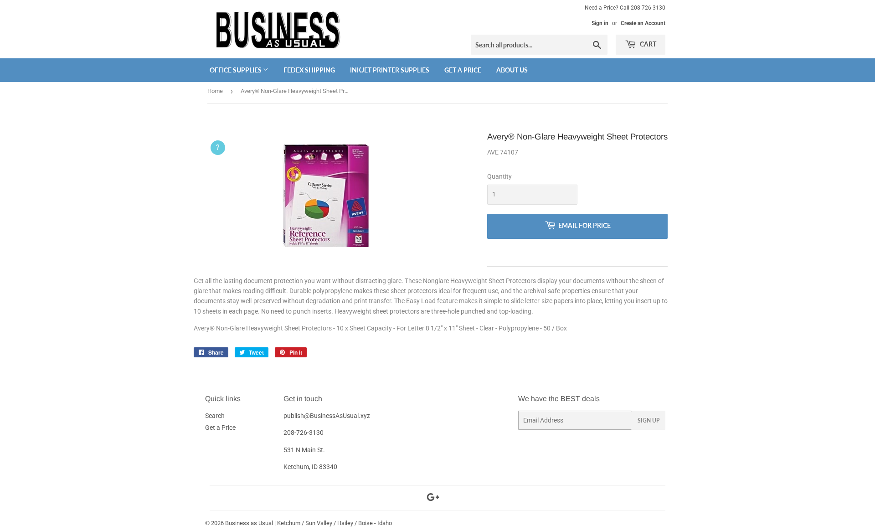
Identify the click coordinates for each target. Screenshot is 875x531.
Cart (647, 44)
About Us (512, 70)
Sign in (600, 23)
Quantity (499, 176)
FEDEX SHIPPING (309, 70)
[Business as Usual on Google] (433, 498)
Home (215, 91)
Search (215, 415)
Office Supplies (236, 70)
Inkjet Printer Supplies (389, 70)
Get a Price (462, 70)
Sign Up (648, 420)
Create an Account (643, 23)
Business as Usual (249, 523)
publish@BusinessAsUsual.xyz (326, 415)
